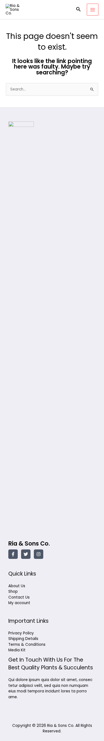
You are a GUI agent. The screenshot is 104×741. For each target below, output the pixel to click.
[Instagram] (38, 554)
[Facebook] (13, 554)
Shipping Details (23, 638)
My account (19, 603)
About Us (16, 586)
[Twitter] (26, 554)
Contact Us (19, 597)
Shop (13, 591)
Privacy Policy (21, 633)
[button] (78, 10)
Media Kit (17, 650)
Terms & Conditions (26, 644)
